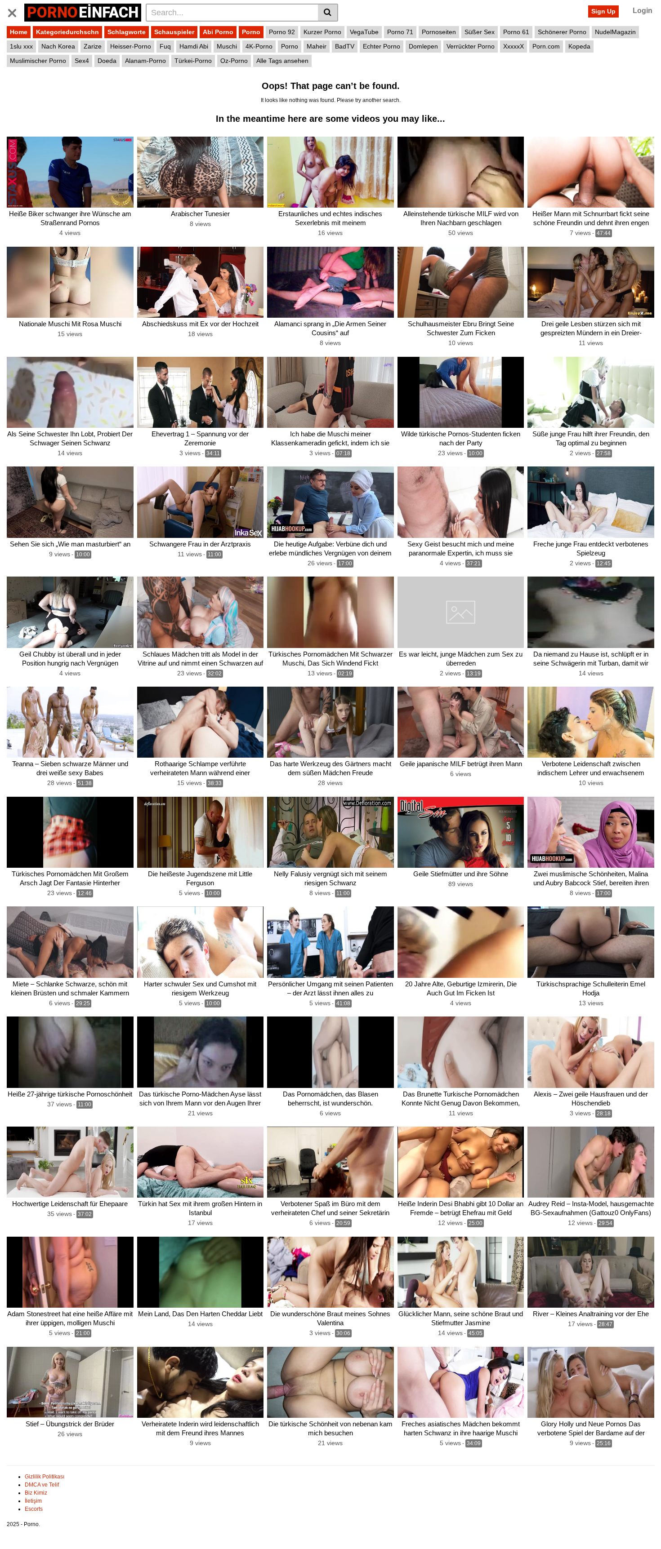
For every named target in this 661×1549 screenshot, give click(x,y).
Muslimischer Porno (38, 60)
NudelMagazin (615, 32)
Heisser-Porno (130, 46)
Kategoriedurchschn (67, 32)
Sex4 (82, 60)
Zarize (93, 46)
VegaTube (364, 32)
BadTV (344, 46)
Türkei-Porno (193, 60)
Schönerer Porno (562, 32)
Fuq (165, 46)
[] (328, 13)
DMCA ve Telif (42, 1485)
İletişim (33, 1501)
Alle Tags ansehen (282, 60)
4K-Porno (259, 46)
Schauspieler (174, 32)
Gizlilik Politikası (44, 1477)
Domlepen (423, 46)
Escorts (34, 1509)
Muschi (227, 46)
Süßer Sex (479, 32)
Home (18, 32)
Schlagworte (126, 32)
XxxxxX (513, 46)
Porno (251, 32)
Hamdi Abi (193, 46)
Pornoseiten (439, 32)
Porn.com (546, 46)
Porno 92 (282, 32)
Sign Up (603, 11)
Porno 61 (516, 32)
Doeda (107, 60)
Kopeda (579, 46)
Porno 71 (400, 32)
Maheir (316, 46)
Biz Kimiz (36, 1493)
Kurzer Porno (322, 32)
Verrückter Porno (471, 46)
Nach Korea (58, 46)
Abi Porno (218, 32)
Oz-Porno (234, 60)
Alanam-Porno (145, 60)
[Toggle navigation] (15, 11)
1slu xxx (21, 46)
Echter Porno (381, 46)
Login (642, 10)
